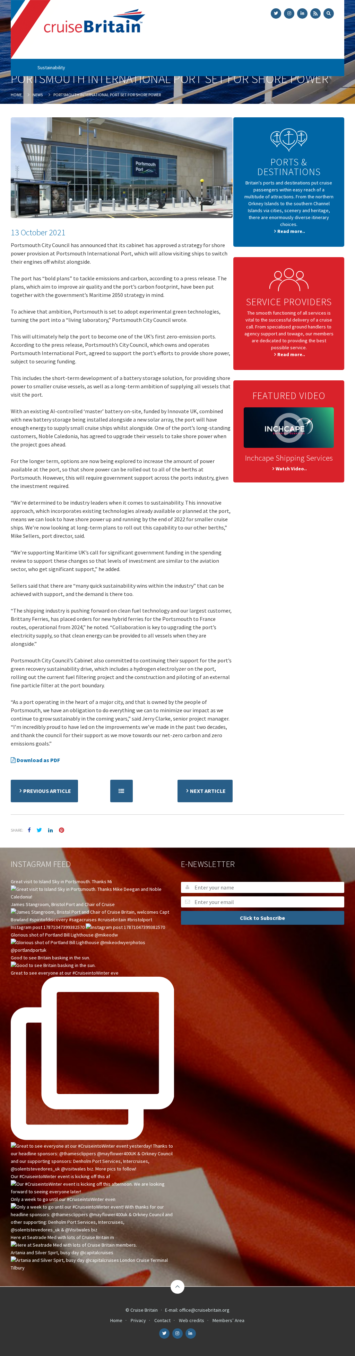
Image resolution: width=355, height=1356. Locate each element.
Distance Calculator (278, 50)
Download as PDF (38, 760)
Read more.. (291, 231)
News (246, 50)
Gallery (312, 50)
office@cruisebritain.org (204, 1310)
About (63, 50)
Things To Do (211, 50)
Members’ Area (228, 1320)
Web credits (191, 1320)
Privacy (138, 1320)
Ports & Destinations (106, 50)
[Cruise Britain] (78, 29)
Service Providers (163, 50)
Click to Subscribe (262, 917)
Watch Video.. (291, 468)
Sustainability (51, 67)
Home (43, 50)
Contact (162, 1320)
